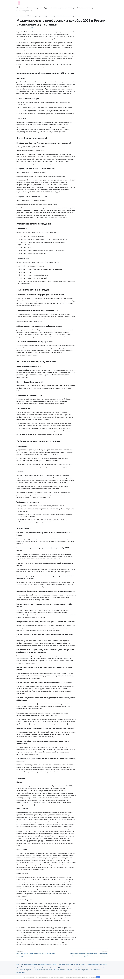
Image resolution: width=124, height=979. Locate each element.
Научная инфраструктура (67, 8)
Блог (17, 964)
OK (98, 977)
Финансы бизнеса (59, 969)
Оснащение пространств (24, 11)
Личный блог (27, 16)
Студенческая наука (50, 8)
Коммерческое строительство (43, 969)
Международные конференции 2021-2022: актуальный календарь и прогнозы (35, 953)
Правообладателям (22, 967)
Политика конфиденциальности (97, 964)
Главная (18, 16)
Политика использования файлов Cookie (72, 964)
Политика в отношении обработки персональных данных (39, 964)
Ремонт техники (95, 969)
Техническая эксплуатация (85, 8)
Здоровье (70, 969)
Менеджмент (20, 8)
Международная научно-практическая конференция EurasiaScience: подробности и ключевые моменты (89, 953)
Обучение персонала (81, 969)
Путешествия (20, 972)
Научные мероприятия (34, 8)
